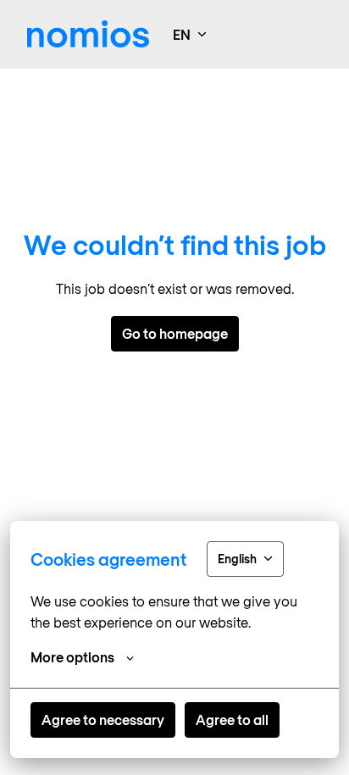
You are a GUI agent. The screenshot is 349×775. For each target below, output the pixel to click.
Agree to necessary (103, 719)
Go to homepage (175, 333)
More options (72, 657)
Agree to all (232, 719)
